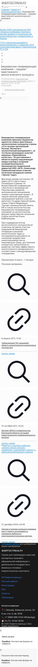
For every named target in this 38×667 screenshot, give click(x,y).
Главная (5, 9)
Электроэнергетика (11, 12)
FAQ (3, 589)
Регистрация (7, 585)
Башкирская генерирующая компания (14, 80)
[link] (26, 7)
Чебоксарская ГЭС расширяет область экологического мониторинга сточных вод (18, 345)
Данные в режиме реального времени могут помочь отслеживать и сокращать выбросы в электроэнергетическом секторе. (18, 532)
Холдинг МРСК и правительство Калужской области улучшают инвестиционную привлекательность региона (18, 434)
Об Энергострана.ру (11, 577)
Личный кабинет (9, 581)
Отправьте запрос (10, 544)
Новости (15, 9)
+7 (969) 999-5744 (14, 617)
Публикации (7, 597)
